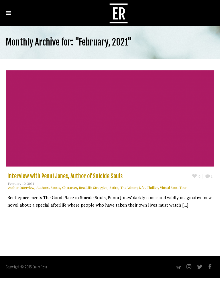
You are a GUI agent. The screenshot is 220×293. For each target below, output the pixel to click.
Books (55, 187)
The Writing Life (132, 187)
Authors (42, 187)
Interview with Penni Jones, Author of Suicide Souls (65, 176)
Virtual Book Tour (173, 187)
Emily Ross (40, 266)
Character (69, 187)
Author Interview (21, 187)
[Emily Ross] (118, 13)
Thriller (152, 187)
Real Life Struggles (93, 187)
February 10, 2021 (21, 183)
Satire (113, 187)
